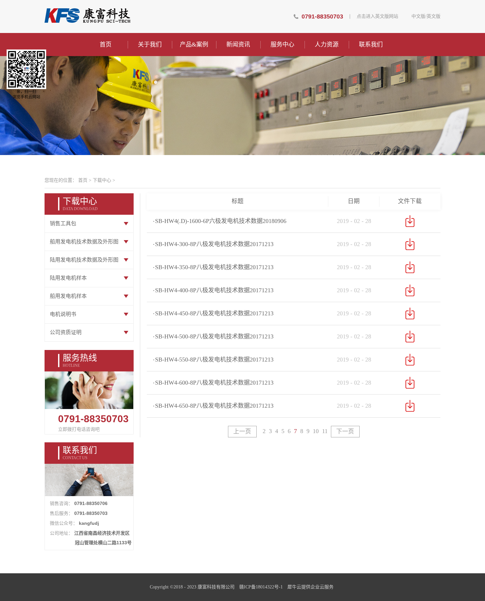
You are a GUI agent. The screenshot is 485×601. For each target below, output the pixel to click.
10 (316, 431)
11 (325, 431)
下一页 (345, 431)
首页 (106, 44)
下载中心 (102, 180)
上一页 (242, 431)
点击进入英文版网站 (377, 16)
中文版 (418, 16)
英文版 (433, 16)
